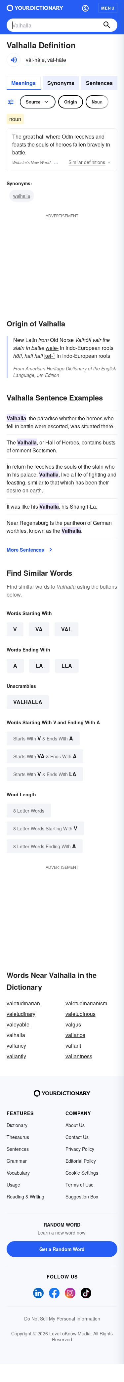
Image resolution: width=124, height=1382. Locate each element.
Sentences (99, 83)
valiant (73, 1045)
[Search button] (107, 25)
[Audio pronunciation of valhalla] (14, 60)
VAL (66, 629)
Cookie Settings (81, 1172)
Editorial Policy (80, 1160)
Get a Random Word (62, 1249)
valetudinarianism (86, 1003)
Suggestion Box (81, 1196)
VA (39, 629)
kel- (49, 355)
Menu (108, 8)
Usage (13, 1184)
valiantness (78, 1056)
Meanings (23, 83)
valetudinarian (23, 1003)
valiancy (16, 1045)
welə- (52, 348)
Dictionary (17, 1125)
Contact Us (77, 1137)
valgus (73, 1024)
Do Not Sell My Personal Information (62, 1318)
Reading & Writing (25, 1196)
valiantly (16, 1056)
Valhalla (27, 702)
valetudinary (21, 1014)
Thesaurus (18, 1137)
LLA (67, 665)
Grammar (17, 1160)
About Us (75, 1125)
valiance (75, 1035)
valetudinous (80, 1014)
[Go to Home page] (35, 8)
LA (39, 665)
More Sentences (25, 549)
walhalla (21, 195)
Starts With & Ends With (43, 738)
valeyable (18, 1024)
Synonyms (60, 83)
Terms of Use (79, 1184)
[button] (85, 8)
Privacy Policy (79, 1149)
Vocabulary (18, 1172)
